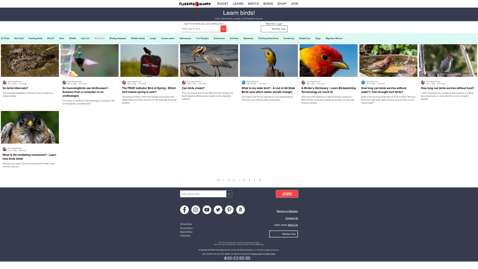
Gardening (288, 38)
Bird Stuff (19, 38)
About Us (293, 224)
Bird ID (50, 38)
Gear (61, 38)
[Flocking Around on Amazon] (240, 209)
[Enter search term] (223, 28)
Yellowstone (185, 38)
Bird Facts (100, 38)
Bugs (318, 38)
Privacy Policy (186, 228)
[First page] (218, 180)
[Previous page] (223, 180)
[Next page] (254, 180)
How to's (85, 38)
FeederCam (305, 38)
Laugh (153, 38)
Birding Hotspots (118, 38)
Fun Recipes (202, 38)
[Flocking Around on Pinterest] (229, 209)
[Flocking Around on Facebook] (184, 209)
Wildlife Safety (138, 38)
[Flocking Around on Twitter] (218, 209)
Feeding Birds (35, 38)
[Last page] (260, 180)
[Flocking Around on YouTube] (207, 209)
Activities (234, 38)
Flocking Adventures (268, 38)
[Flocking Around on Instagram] (195, 209)
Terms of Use (186, 224)
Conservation (167, 38)
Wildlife (72, 38)
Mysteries (248, 38)
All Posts (5, 38)
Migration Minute (334, 38)
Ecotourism (219, 38)
